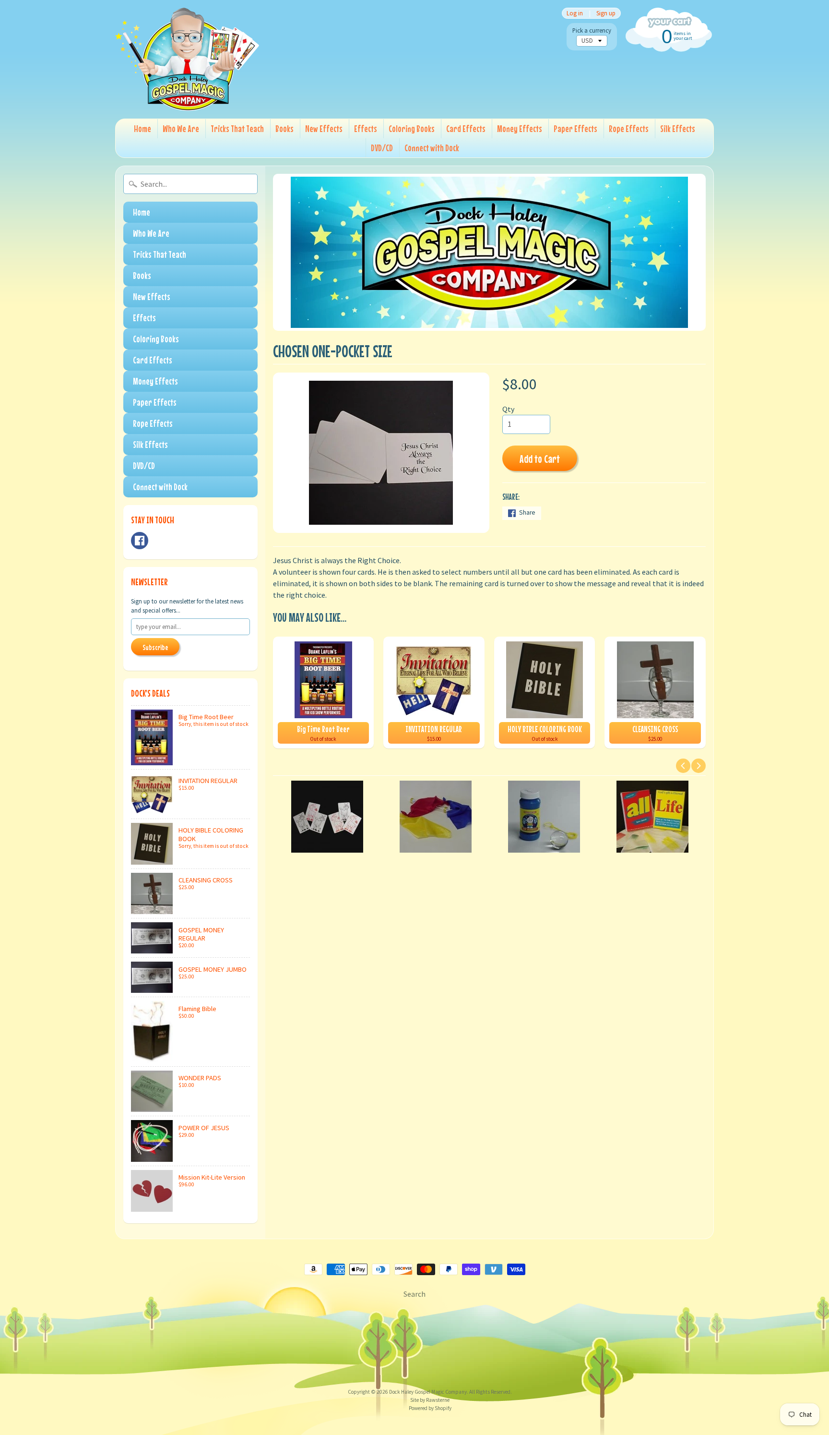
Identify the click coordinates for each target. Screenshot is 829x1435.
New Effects (324, 128)
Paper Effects (575, 128)
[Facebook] (139, 540)
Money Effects (519, 128)
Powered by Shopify (430, 1408)
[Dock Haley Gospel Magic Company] (187, 59)
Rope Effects (629, 128)
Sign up (606, 13)
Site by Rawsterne (430, 1400)
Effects (365, 128)
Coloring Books (412, 128)
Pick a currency (591, 30)
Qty (508, 409)
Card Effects (466, 128)
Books (284, 128)
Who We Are (181, 128)
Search (414, 1294)
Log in (575, 13)
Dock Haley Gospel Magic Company (428, 1391)
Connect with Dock (431, 147)
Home (142, 128)
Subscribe (155, 647)
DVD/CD (382, 147)
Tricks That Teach (237, 128)
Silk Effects (677, 128)
